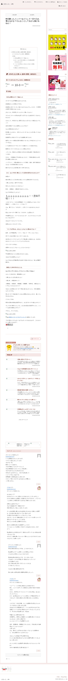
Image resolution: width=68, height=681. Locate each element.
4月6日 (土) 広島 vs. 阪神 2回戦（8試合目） (21, 52)
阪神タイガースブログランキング (17, 317)
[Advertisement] (23, 36)
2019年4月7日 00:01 (12, 546)
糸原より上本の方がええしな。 (21, 67)
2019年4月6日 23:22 (11, 489)
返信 (39, 484)
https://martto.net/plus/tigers (27, 348)
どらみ (8, 487)
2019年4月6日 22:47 (10, 456)
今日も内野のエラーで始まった (21, 58)
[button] (65, 29)
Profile (58, 676)
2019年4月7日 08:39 (14, 580)
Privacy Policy (64, 676)
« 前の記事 (14, 14)
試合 (14, 56)
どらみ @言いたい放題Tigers (21, 345)
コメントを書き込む (23, 655)
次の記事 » (32, 14)
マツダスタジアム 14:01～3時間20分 (21, 54)
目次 (21, 49)
